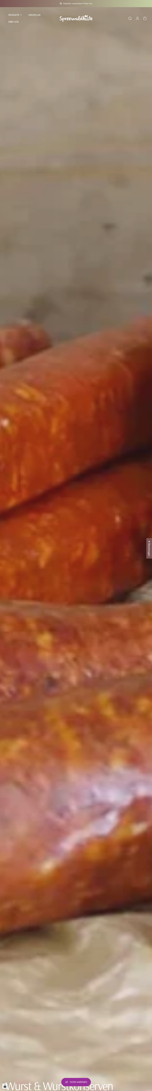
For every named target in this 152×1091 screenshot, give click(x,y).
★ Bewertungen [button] (149, 548)
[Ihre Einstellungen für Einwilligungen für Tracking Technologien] (4, 1086)
